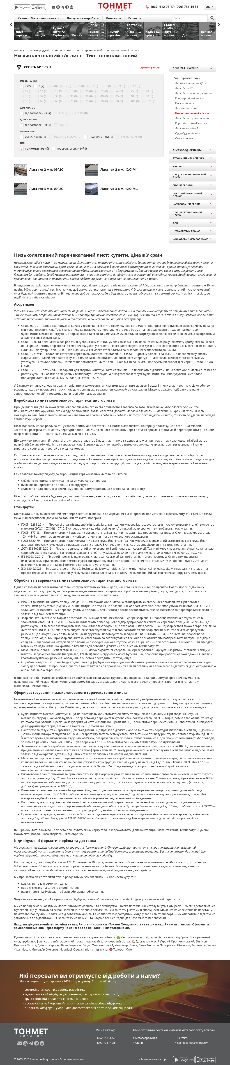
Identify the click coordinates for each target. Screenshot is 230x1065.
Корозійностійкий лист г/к (191, 123)
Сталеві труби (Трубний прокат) (187, 213)
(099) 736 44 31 (187, 6)
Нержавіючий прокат (186, 231)
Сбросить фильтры (150, 67)
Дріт (175, 222)
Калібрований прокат (186, 204)
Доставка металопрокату (192, 1042)
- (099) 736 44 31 (105, 1042)
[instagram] (71, 7)
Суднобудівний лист (187, 133)
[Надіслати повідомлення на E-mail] (54, 7)
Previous (11, 24)
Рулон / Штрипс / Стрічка (188, 158)
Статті (139, 1042)
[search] (212, 18)
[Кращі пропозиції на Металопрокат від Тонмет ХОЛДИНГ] (115, 7)
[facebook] (67, 7)
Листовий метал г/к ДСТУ (190, 83)
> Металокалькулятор (152, 1059)
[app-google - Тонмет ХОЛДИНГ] (22, 7)
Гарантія (134, 18)
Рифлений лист (184, 103)
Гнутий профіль (183, 185)
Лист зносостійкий (186, 128)
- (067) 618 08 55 (105, 1038)
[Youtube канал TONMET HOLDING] (58, 7)
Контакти (113, 18)
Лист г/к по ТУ (184, 88)
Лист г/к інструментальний (192, 118)
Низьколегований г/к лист (193, 113)
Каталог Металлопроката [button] (37, 18)
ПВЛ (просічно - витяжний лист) (189, 176)
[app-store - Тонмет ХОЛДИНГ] (38, 7)
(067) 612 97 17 (162, 6)
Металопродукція (146, 1038)
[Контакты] (147, 6)
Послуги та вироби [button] (81, 18)
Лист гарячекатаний (185, 68)
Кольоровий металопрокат (190, 239)
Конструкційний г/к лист (190, 98)
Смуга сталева (184, 138)
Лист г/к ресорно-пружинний (193, 93)
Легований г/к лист (187, 108)
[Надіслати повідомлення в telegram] (63, 7)
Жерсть (177, 166)
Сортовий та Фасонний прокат (188, 194)
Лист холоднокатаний (187, 150)
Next (219, 24)
